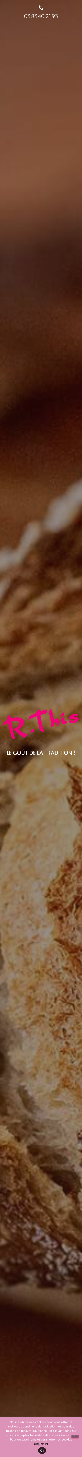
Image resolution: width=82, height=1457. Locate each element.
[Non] (75, 1437)
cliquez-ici (41, 1443)
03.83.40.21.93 (41, 16)
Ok (42, 1450)
